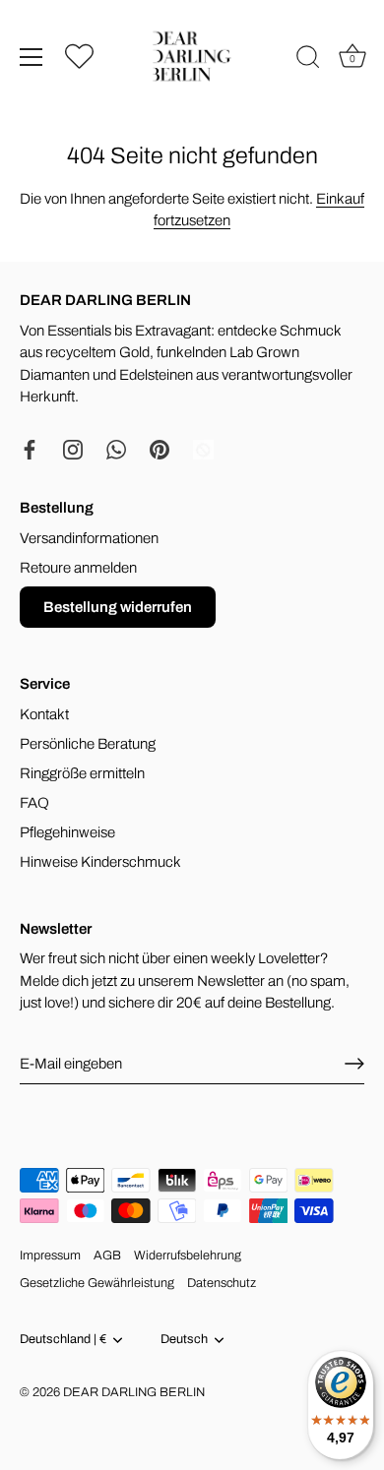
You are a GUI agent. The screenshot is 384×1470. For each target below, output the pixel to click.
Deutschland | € (63, 1339)
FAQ (34, 803)
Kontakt (44, 714)
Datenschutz (221, 1283)
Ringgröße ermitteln (82, 773)
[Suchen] (308, 60)
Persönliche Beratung (88, 744)
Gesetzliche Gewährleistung (97, 1283)
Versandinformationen (89, 538)
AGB (107, 1255)
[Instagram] (73, 449)
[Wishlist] (79, 55)
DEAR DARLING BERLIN (134, 1392)
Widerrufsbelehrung (187, 1255)
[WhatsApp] (116, 449)
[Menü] (31, 57)
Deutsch (184, 1339)
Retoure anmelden (78, 568)
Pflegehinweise (67, 832)
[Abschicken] (354, 1063)
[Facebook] (29, 449)
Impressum (50, 1255)
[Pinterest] (159, 449)
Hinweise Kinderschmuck (100, 862)
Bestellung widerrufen (117, 607)
